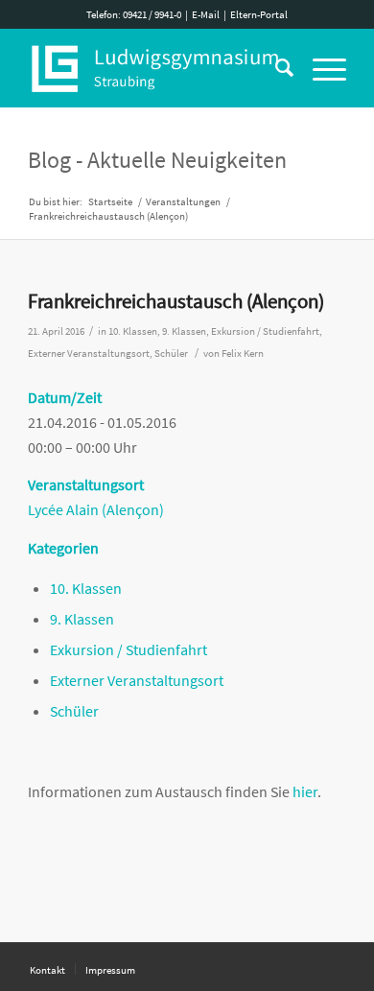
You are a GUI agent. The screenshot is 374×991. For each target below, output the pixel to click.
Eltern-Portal (259, 14)
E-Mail (206, 14)
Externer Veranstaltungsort (89, 353)
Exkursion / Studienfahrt (265, 331)
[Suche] (274, 68)
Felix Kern (243, 353)
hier (304, 791)
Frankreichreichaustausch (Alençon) (176, 301)
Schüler (171, 353)
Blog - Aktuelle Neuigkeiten (157, 160)
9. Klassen (184, 331)
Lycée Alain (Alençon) (96, 509)
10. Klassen (132, 331)
